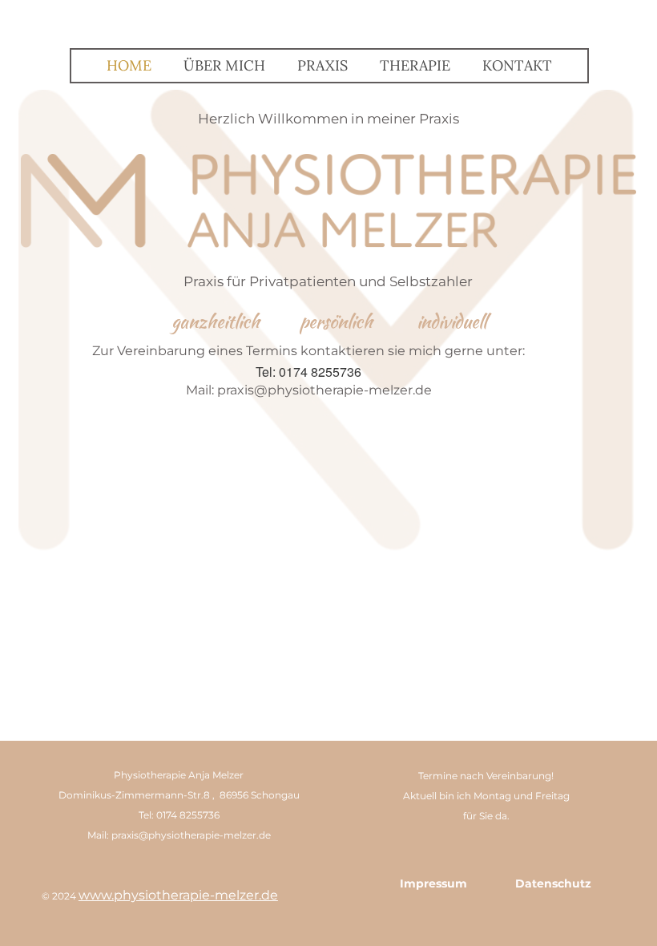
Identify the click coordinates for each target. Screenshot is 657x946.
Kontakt (517, 65)
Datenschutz (553, 883)
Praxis (322, 65)
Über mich (224, 65)
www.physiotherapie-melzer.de (178, 895)
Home (129, 65)
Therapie (415, 65)
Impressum (433, 883)
